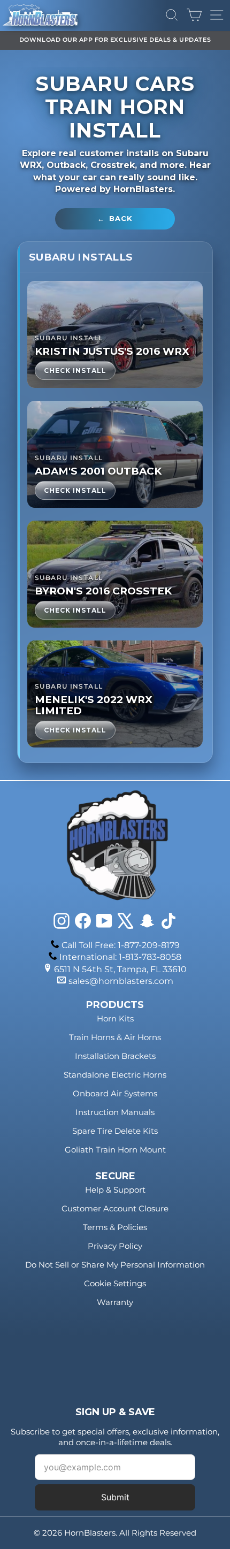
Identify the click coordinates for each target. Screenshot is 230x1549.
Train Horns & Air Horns (115, 1037)
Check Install (75, 371)
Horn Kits (115, 1018)
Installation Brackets (115, 1056)
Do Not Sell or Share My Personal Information (115, 1265)
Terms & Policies (115, 1227)
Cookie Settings (115, 1283)
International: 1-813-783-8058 (120, 957)
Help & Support (115, 1190)
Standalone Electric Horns (115, 1075)
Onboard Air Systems (115, 1093)
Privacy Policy (115, 1246)
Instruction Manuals (115, 1112)
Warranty (115, 1302)
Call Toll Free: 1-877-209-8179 (121, 945)
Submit (115, 1497)
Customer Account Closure (115, 1208)
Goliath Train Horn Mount (115, 1149)
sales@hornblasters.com (120, 981)
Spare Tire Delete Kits (115, 1131)
